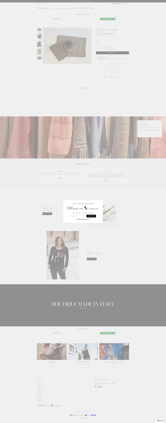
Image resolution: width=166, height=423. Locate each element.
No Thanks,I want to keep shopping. (83, 219)
